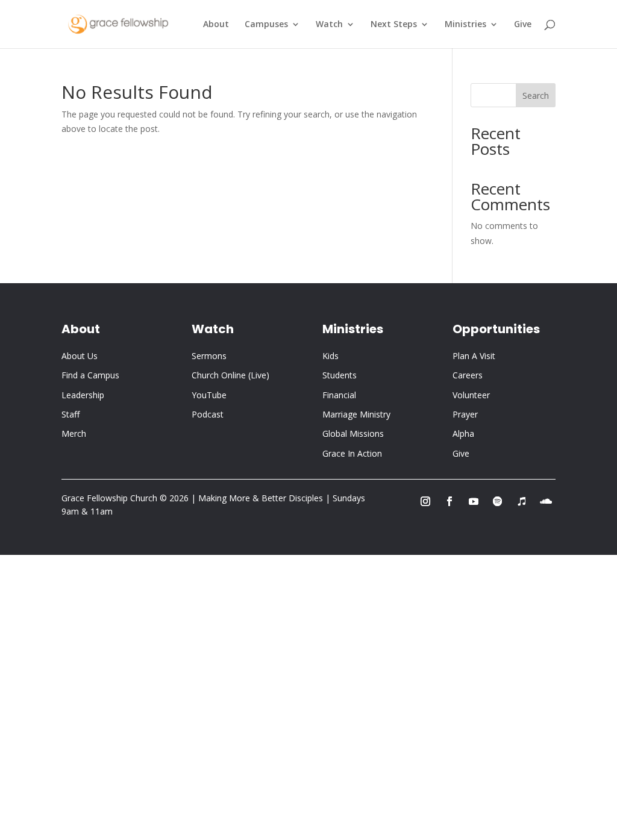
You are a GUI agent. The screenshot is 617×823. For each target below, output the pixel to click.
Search (535, 95)
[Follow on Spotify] (497, 501)
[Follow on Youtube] (473, 501)
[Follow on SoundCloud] (546, 501)
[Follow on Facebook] (449, 501)
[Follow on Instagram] (425, 501)
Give (522, 25)
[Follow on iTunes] (521, 501)
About (216, 25)
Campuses (266, 25)
